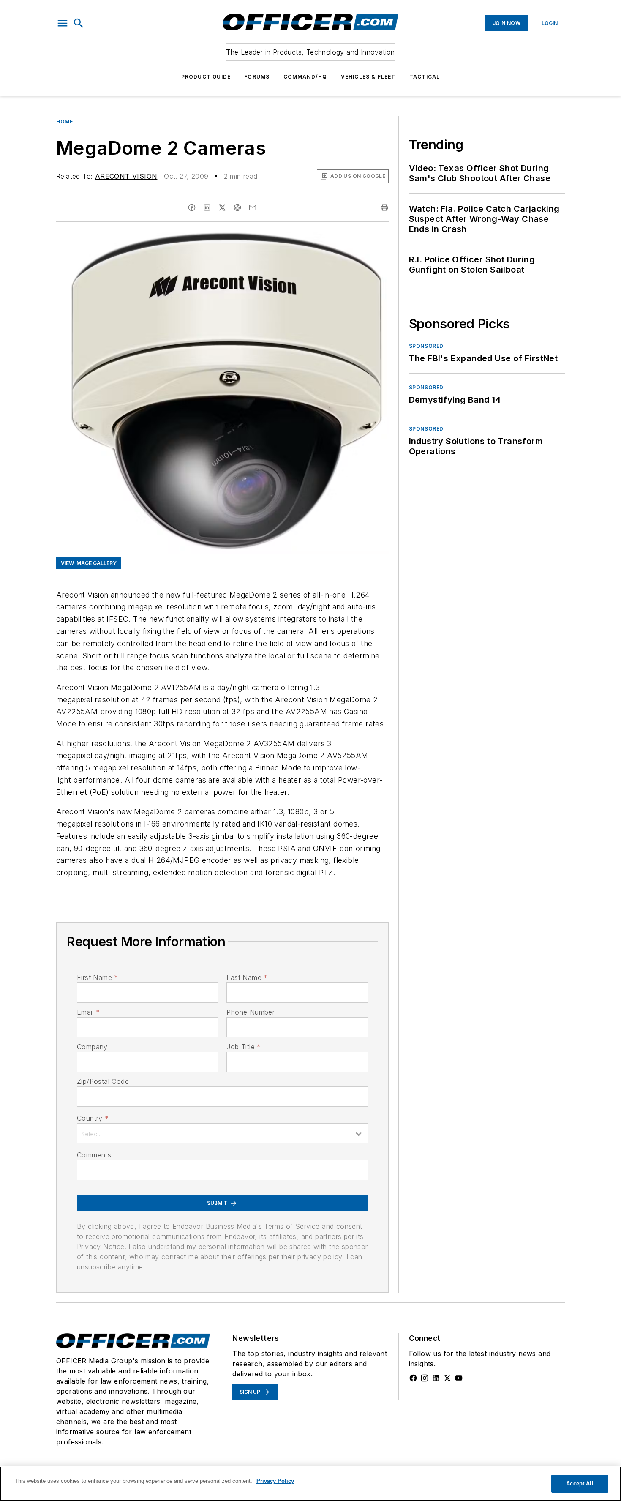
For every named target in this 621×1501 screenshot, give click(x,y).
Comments (94, 1155)
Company (92, 1047)
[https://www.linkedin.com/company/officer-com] (436, 1378)
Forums (257, 77)
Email (88, 1012)
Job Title (243, 1047)
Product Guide (206, 77)
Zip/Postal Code (103, 1081)
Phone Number (250, 1012)
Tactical (424, 77)
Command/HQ (305, 77)
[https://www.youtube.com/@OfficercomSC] (459, 1378)
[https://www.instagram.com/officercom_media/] (424, 1378)
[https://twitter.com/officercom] (447, 1378)
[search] (78, 23)
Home (64, 121)
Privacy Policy (275, 1481)
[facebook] (192, 207)
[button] (62, 23)
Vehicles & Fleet (368, 77)
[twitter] (222, 207)
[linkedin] (207, 207)
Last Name (246, 977)
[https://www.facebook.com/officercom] (413, 1378)
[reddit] (237, 207)
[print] (384, 207)
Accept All (579, 1483)
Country (93, 1118)
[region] (310, 1483)
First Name (97, 977)
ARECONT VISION (126, 176)
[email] (252, 207)
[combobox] (222, 1133)
